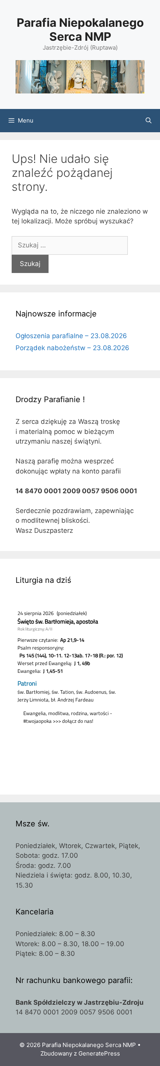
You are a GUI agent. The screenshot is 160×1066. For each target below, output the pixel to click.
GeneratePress (99, 1053)
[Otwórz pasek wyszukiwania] (148, 120)
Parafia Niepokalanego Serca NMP (80, 29)
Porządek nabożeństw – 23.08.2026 (72, 348)
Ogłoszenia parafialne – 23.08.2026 (71, 336)
